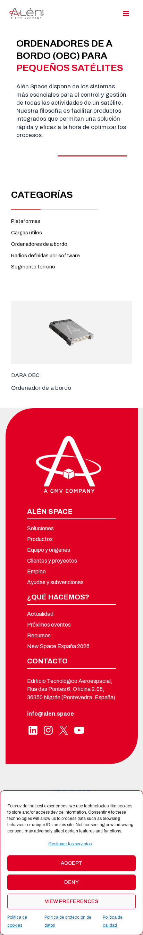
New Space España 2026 (58, 646)
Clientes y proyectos (52, 561)
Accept (72, 863)
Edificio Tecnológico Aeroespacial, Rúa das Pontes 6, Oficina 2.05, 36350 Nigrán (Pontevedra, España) (71, 689)
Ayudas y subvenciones (55, 582)
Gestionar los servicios (70, 843)
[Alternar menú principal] (126, 13)
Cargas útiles (26, 232)
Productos (40, 539)
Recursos (39, 635)
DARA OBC (25, 375)
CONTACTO (47, 661)
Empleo (36, 571)
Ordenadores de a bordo (39, 244)
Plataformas (25, 221)
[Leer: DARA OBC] (71, 331)
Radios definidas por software (45, 255)
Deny (71, 882)
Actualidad (40, 614)
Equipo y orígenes (48, 550)
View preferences (71, 901)
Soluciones (40, 528)
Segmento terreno (33, 266)
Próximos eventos (49, 625)
